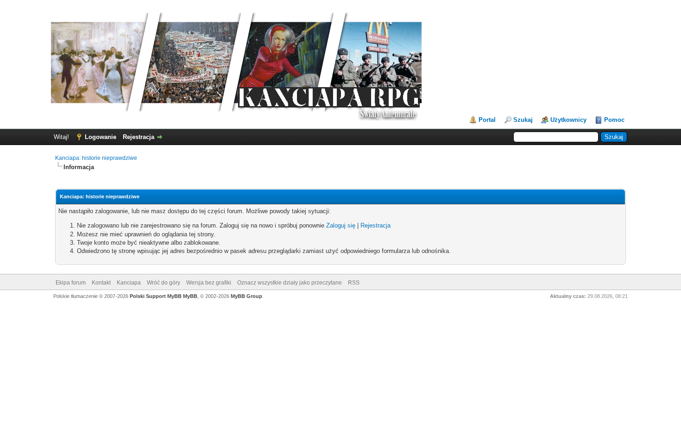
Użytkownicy (568, 119)
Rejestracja (138, 136)
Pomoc (614, 119)
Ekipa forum (71, 282)
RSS (353, 282)
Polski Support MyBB (156, 296)
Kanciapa (129, 282)
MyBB (190, 296)
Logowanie (100, 136)
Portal (487, 119)
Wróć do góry (163, 282)
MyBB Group (246, 296)
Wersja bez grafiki (208, 282)
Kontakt (101, 282)
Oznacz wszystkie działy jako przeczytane (289, 282)
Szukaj (523, 119)
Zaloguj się (340, 225)
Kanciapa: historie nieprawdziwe (96, 158)
